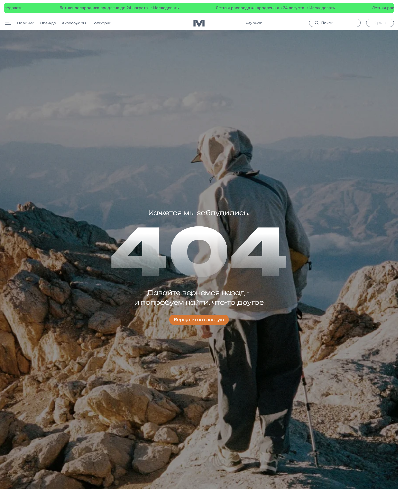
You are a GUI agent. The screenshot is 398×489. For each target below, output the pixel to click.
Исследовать (91, 8)
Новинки (25, 23)
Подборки (101, 23)
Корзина (380, 23)
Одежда (48, 23)
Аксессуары (74, 23)
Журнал (254, 23)
